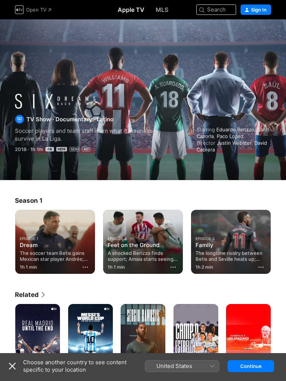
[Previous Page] (7, 240)
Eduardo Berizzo (235, 129)
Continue (251, 366)
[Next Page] (278, 240)
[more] (85, 267)
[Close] (12, 366)
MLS (162, 9)
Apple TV (131, 9)
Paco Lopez (230, 136)
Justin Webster (234, 143)
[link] (30, 295)
